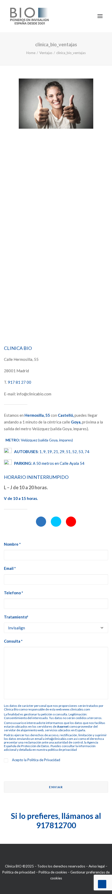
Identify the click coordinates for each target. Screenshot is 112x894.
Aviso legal (97, 866)
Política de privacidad (18, 872)
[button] (41, 522)
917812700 (56, 825)
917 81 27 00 (19, 382)
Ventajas (45, 53)
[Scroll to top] (102, 883)
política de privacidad (62, 750)
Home (30, 53)
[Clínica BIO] (29, 16)
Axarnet (63, 726)
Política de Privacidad (43, 760)
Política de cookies (53, 872)
